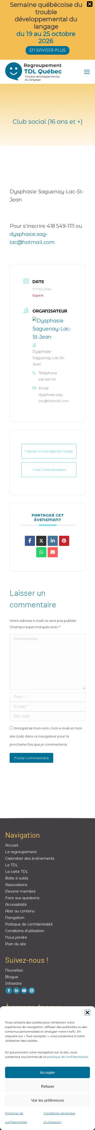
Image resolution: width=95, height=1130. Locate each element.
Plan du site (15, 944)
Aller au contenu (20, 911)
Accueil (11, 845)
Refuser (47, 1086)
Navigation (14, 917)
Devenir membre (20, 891)
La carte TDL (16, 871)
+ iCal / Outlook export (49, 469)
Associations (16, 884)
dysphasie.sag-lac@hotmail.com (54, 398)
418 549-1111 (47, 379)
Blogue (11, 977)
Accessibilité (16, 904)
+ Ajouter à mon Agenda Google (48, 451)
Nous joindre (16, 937)
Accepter (47, 1072)
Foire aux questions (22, 898)
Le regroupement (21, 852)
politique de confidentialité (67, 1057)
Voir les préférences (47, 1100)
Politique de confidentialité (29, 924)
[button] (87, 1012)
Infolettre (13, 983)
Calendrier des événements (29, 858)
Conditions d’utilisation (24, 931)
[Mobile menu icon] (87, 72)
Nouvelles (14, 970)
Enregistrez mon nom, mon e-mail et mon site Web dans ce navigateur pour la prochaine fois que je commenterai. (46, 736)
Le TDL (11, 865)
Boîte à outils (16, 878)
